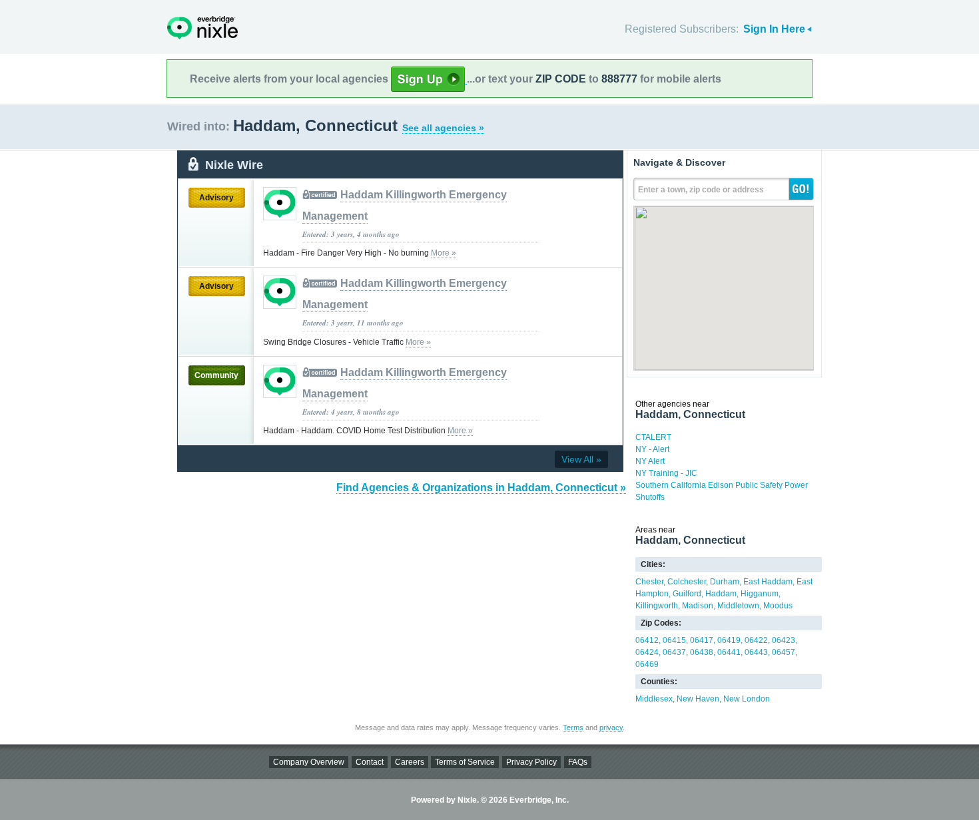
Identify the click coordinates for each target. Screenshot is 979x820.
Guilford (687, 593)
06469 (647, 664)
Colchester (686, 581)
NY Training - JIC (666, 473)
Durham (724, 581)
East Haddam (768, 581)
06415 (674, 640)
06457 (783, 652)
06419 (729, 640)
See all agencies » (443, 127)
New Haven (698, 699)
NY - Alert (652, 449)
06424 (647, 652)
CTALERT (653, 437)
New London (746, 699)
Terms (573, 727)
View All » (581, 459)
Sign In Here (774, 29)
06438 (701, 652)
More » (443, 253)
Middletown (738, 605)
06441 (729, 652)
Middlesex (654, 699)
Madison (697, 605)
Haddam (721, 593)
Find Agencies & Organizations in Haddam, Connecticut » (481, 487)
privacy (611, 727)
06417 (701, 640)
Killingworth (656, 605)
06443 (756, 652)
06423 (783, 640)
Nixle (202, 27)
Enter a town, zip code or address (701, 189)
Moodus (778, 605)
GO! (801, 189)
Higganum (760, 593)
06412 (647, 640)
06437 (674, 652)
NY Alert (650, 461)
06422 (756, 640)
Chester (649, 581)
